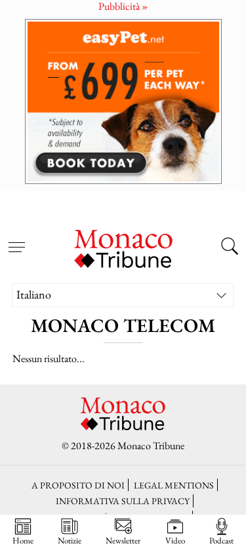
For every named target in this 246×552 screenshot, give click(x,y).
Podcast (221, 540)
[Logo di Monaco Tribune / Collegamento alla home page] (123, 246)
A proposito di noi (78, 485)
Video (175, 540)
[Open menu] (16, 239)
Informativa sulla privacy (123, 500)
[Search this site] (229, 247)
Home (22, 540)
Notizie (69, 540)
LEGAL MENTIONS (174, 485)
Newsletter (123, 540)
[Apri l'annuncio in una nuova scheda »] (123, 101)
